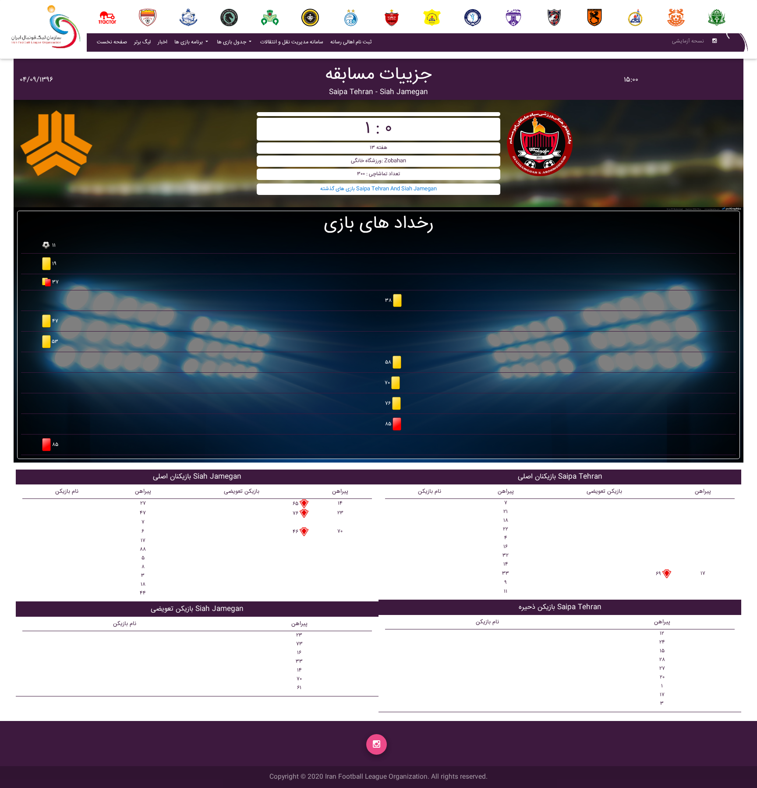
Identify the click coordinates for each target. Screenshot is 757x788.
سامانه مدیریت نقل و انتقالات (293, 42)
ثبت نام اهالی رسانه (352, 42)
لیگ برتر (142, 42)
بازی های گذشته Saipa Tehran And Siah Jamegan (378, 189)
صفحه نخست (112, 42)
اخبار (164, 42)
